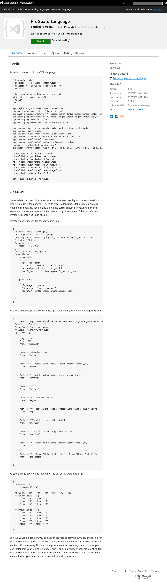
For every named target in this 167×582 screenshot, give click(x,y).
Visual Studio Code (13, 9)
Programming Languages (37, 9)
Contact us (116, 571)
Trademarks (156, 571)
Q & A (55, 53)
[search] (165, 3)
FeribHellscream (42, 27)
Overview (16, 53)
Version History (37, 53)
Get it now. (158, 9)
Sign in (125, 3)
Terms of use (143, 571)
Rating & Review (74, 53)
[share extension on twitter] (111, 117)
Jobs (125, 571)
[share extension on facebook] (116, 117)
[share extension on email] (121, 117)
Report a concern (135, 109)
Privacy (133, 571)
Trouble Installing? (61, 40)
